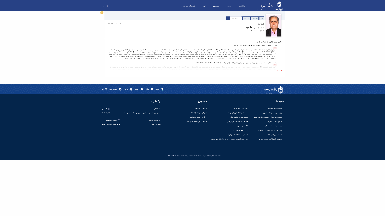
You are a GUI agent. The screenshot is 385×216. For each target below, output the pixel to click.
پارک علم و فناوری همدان (240, 126)
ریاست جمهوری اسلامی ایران (239, 117)
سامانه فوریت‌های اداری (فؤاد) (195, 121)
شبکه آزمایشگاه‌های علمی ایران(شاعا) (270, 130)
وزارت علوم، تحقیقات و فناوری (272, 113)
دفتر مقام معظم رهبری (275, 108)
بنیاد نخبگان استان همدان (273, 126)
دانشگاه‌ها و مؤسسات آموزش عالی (237, 121)
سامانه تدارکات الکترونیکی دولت (238, 113)
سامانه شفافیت (200, 108)
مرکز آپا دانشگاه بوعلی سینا (240, 130)
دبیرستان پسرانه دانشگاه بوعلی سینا (237, 135)
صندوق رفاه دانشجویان (274, 121)
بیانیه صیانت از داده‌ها (198, 113)
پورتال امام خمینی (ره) (241, 108)
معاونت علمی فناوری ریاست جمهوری (270, 139)
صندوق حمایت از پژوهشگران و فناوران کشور (268, 117)
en (103, 6)
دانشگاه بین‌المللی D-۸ (274, 135)
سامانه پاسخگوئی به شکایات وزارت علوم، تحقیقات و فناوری (229, 139)
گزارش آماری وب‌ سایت (197, 117)
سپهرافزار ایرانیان (168, 156)
